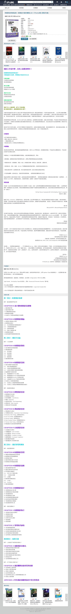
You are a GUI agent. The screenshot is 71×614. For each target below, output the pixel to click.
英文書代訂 (56, 4)
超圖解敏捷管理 (59, 601)
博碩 (29, 18)
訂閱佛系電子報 (63, 4)
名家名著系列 (46, 4)
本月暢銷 (49, 8)
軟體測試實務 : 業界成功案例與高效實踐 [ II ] (35, 60)
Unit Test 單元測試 (32, 32)
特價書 (64, 8)
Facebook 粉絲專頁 (24, 608)
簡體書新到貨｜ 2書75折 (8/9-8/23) (34, 4)
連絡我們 (38, 608)
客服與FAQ (32, 608)
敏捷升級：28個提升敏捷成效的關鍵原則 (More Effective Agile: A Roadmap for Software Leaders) (35, 604)
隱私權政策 (43, 608)
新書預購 (21, 8)
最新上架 (7, 8)
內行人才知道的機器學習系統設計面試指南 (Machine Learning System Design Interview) (60, 62)
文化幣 (51, 4)
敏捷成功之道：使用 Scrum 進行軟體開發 (11, 601)
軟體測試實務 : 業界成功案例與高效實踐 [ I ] (23, 60)
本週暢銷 (35, 8)
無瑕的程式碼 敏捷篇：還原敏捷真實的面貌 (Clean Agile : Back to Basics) (48, 603)
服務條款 (49, 608)
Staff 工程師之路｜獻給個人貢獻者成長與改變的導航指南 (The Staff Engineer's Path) (48, 62)
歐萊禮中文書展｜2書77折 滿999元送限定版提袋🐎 (14, 4)
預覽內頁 (12, 40)
